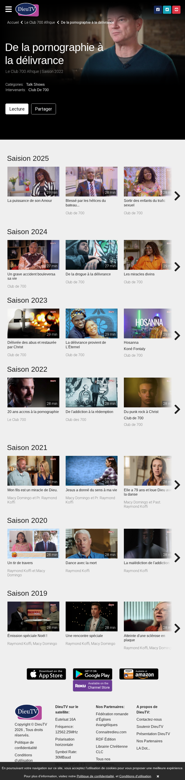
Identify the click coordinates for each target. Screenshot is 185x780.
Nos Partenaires (149, 741)
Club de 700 (38, 90)
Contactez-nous (149, 719)
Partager (43, 109)
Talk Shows (35, 84)
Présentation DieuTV (153, 734)
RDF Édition (106, 739)
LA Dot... (143, 748)
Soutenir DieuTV (149, 727)
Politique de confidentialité (95, 776)
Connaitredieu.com (111, 732)
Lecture (17, 109)
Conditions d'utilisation (135, 776)
